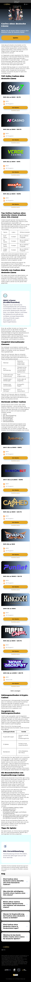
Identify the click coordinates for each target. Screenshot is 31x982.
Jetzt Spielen (15, 107)
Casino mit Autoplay (16, 2)
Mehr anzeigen (15, 691)
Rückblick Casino (15, 110)
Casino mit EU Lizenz (17, 7)
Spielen (15, 38)
